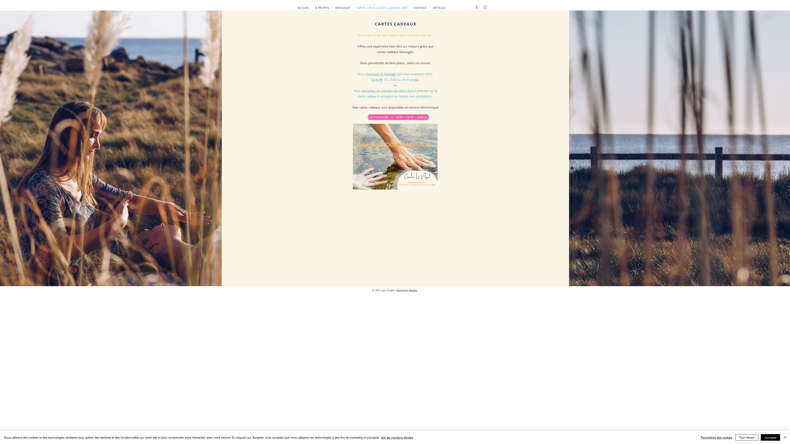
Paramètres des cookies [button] (716, 437)
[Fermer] (785, 437)
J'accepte (770, 437)
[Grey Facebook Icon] (476, 7)
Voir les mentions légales (397, 437)
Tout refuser (747, 437)
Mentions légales (407, 290)
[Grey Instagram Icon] (485, 7)
